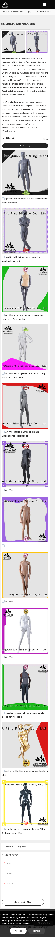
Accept (18, 931)
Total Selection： (10, 138)
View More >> (8, 131)
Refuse (36, 931)
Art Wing (9, 490)
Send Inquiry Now (22, 902)
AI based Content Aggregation (23, 12)
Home (4, 12)
